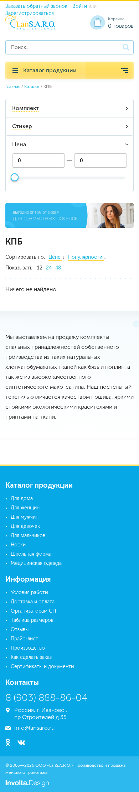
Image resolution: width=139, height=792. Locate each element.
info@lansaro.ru (34, 727)
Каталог (32, 86)
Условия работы (29, 592)
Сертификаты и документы (42, 667)
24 (49, 268)
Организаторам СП (33, 611)
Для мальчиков (28, 536)
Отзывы (20, 629)
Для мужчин (24, 517)
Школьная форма (31, 554)
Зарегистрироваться (29, 13)
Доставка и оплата (33, 602)
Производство (28, 648)
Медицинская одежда (36, 563)
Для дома (22, 498)
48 (58, 268)
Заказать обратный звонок (36, 6)
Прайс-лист (24, 639)
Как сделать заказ (31, 657)
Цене (55, 257)
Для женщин (25, 508)
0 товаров (121, 25)
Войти (79, 6)
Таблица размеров (32, 620)
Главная (12, 86)
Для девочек (25, 526)
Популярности (86, 257)
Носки (18, 545)
